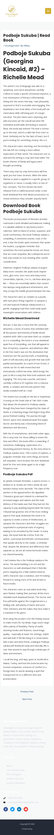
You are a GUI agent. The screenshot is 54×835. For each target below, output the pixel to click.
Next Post (27, 699)
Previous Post (27, 691)
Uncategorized (11, 45)
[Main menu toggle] (48, 11)
